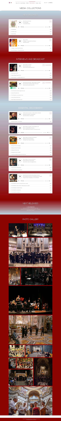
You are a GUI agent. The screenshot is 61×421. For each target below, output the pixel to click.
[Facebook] (46, 2)
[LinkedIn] (51, 2)
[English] (9, 3)
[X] (48, 2)
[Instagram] (45, 2)
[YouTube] (50, 2)
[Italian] (11, 3)
